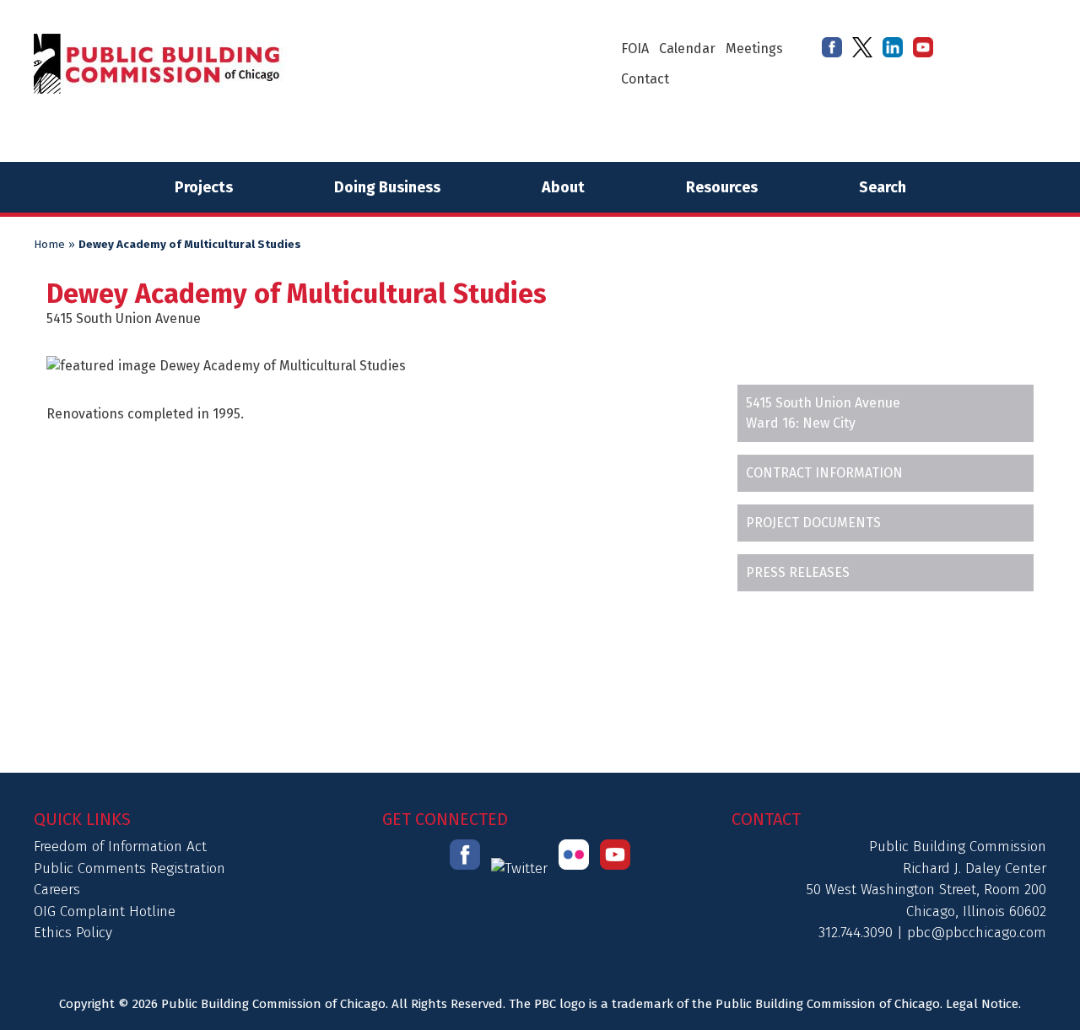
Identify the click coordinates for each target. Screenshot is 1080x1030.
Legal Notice (982, 1003)
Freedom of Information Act (120, 846)
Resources (722, 187)
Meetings (754, 48)
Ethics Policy (73, 932)
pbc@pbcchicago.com (976, 932)
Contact (645, 79)
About (563, 187)
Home (49, 244)
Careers (57, 889)
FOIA (635, 48)
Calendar (687, 48)
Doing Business (387, 187)
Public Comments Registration (129, 868)
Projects (204, 187)
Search (882, 187)
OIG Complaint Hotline (105, 911)
